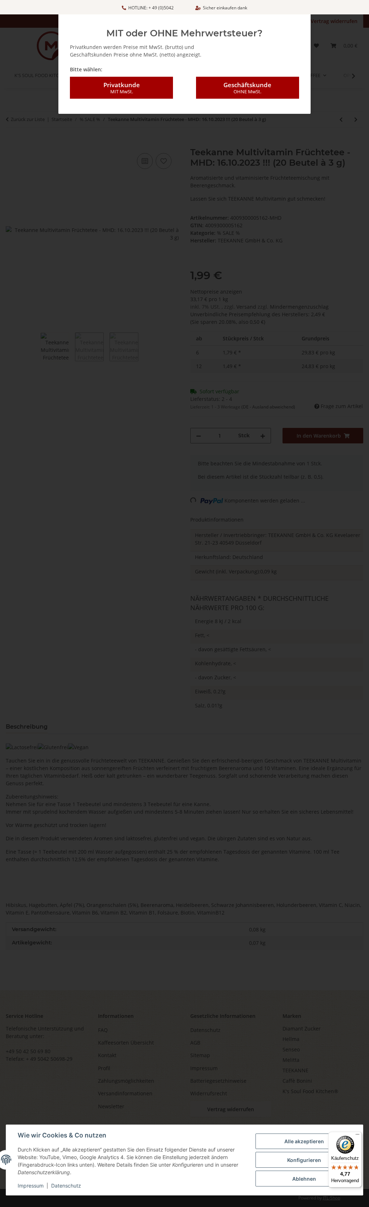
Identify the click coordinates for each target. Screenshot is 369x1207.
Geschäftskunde (247, 88)
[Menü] (357, 1136)
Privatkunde (121, 88)
